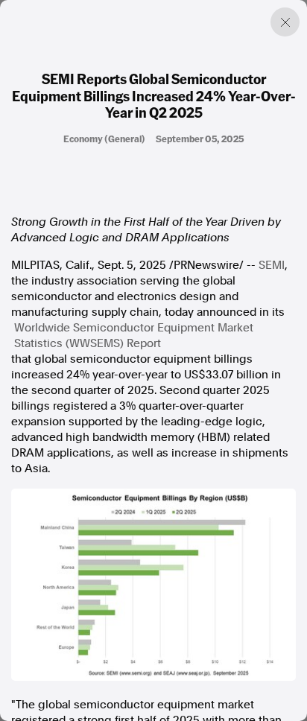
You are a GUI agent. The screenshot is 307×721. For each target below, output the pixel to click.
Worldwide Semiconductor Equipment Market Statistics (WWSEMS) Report (133, 335)
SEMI (272, 265)
